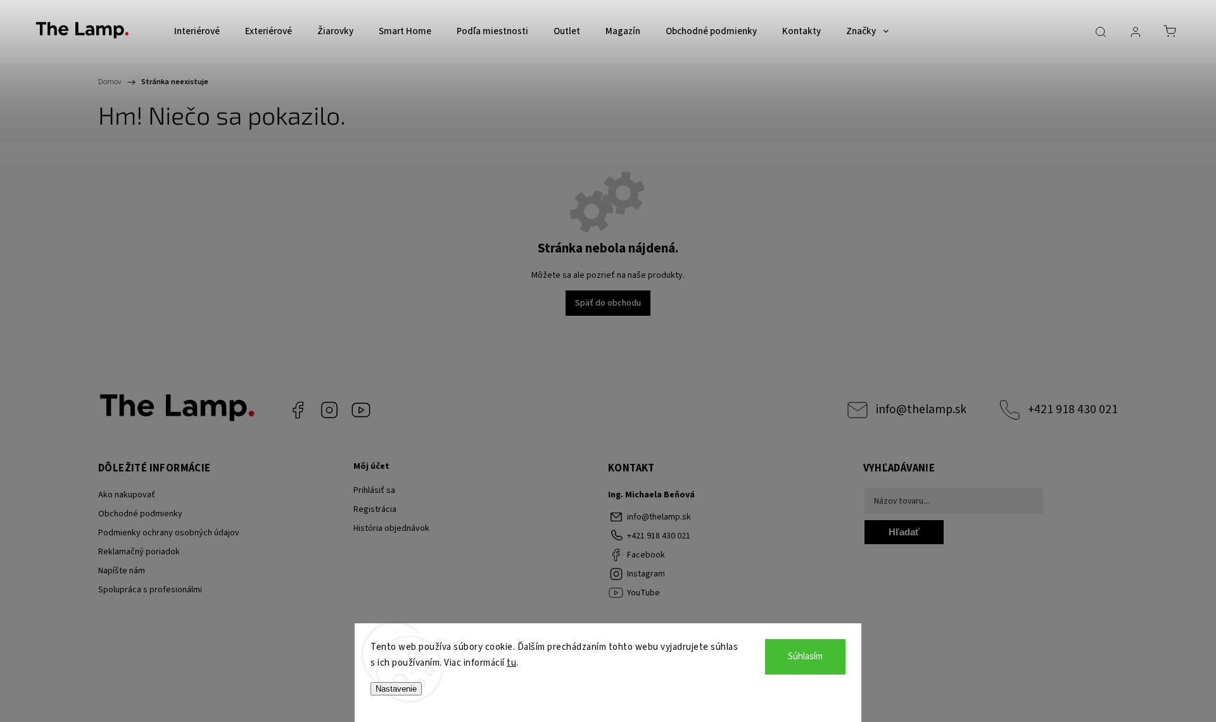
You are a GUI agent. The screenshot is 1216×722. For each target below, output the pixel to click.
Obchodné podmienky (140, 513)
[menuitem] (197, 31)
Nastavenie (396, 689)
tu (511, 662)
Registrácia (374, 509)
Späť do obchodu (608, 303)
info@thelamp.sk (921, 409)
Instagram (329, 410)
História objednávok (391, 528)
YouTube (361, 410)
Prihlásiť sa (374, 490)
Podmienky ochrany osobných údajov (168, 532)
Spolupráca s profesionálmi (150, 589)
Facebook (297, 410)
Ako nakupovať (126, 495)
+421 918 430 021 (1073, 409)
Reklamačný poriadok (139, 551)
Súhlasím (805, 656)
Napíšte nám (121, 570)
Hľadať (904, 531)
